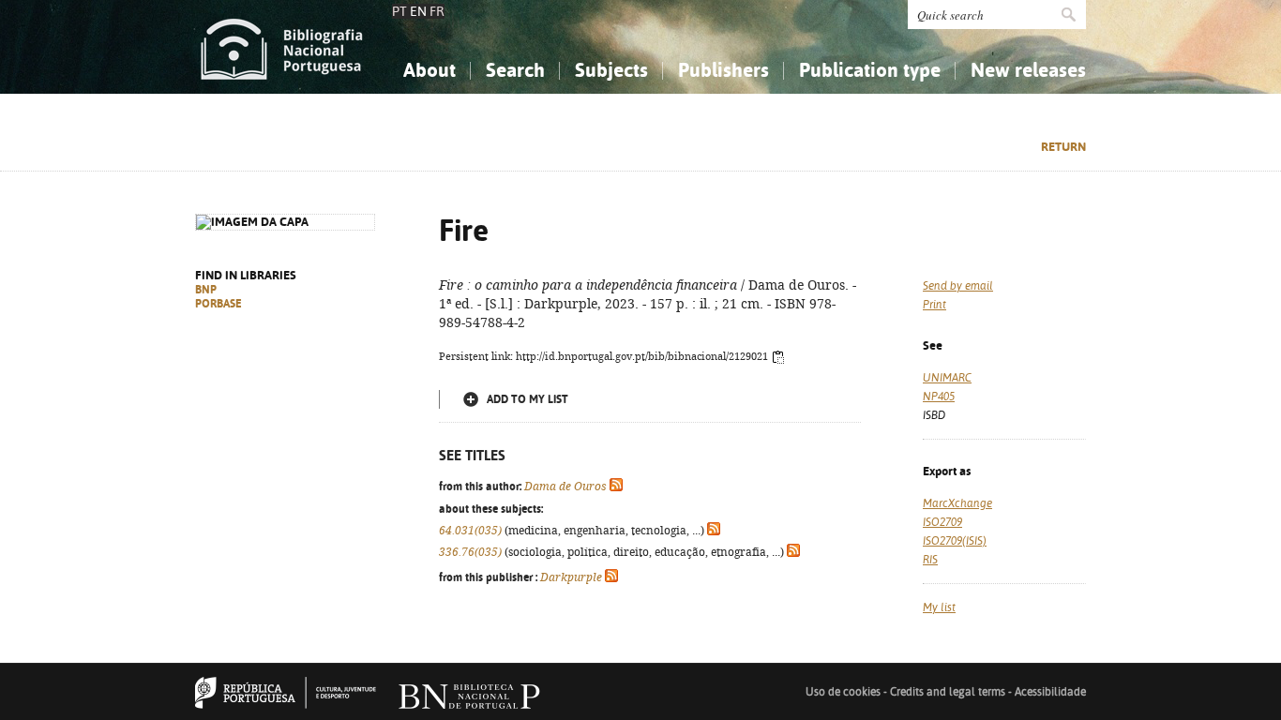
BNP (206, 289)
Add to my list (527, 399)
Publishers (723, 70)
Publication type (870, 70)
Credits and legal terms (947, 691)
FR (437, 11)
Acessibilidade (1050, 691)
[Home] (282, 47)
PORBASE (218, 303)
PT (399, 11)
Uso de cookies (843, 691)
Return (1063, 147)
